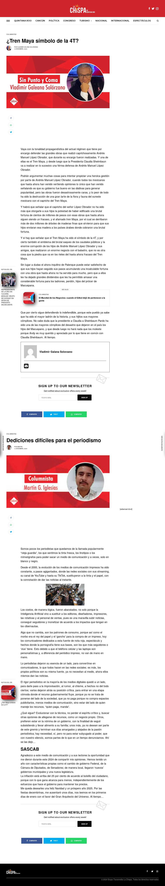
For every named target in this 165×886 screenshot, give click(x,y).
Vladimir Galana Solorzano (27, 47)
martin (19, 447)
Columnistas (11, 34)
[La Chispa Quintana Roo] (82, 8)
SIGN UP (84, 397)
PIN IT (66, 594)
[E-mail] (26, 367)
